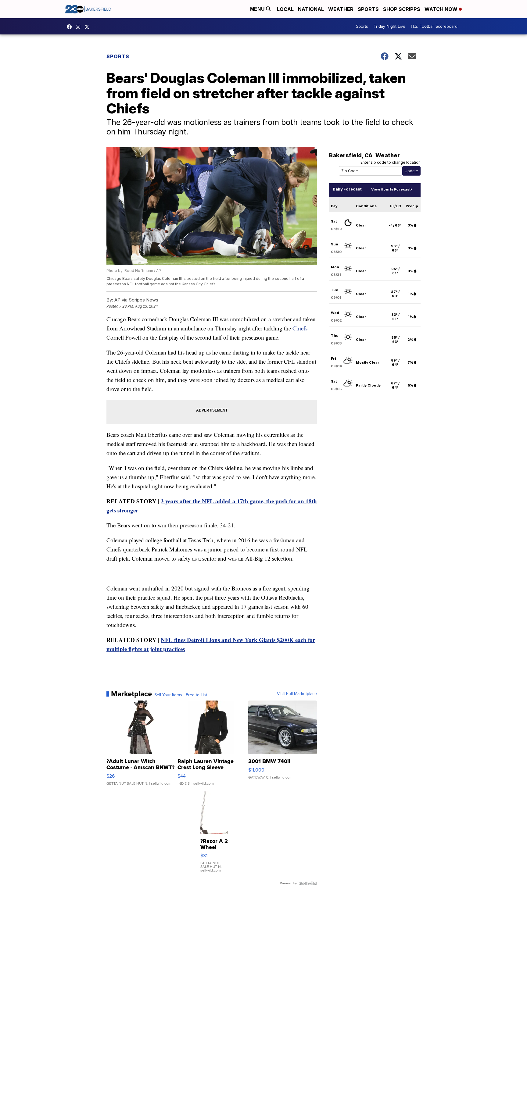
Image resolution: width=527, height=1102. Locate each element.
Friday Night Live (389, 26)
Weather (340, 9)
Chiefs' (300, 328)
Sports (368, 9)
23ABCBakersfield (71, 26)
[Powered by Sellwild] (308, 883)
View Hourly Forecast (390, 189)
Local (285, 9)
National (311, 9)
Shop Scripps (401, 9)
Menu (258, 9)
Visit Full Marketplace (297, 694)
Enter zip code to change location (390, 162)
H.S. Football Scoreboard (434, 26)
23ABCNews (79, 26)
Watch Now (442, 9)
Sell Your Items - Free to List (180, 695)
